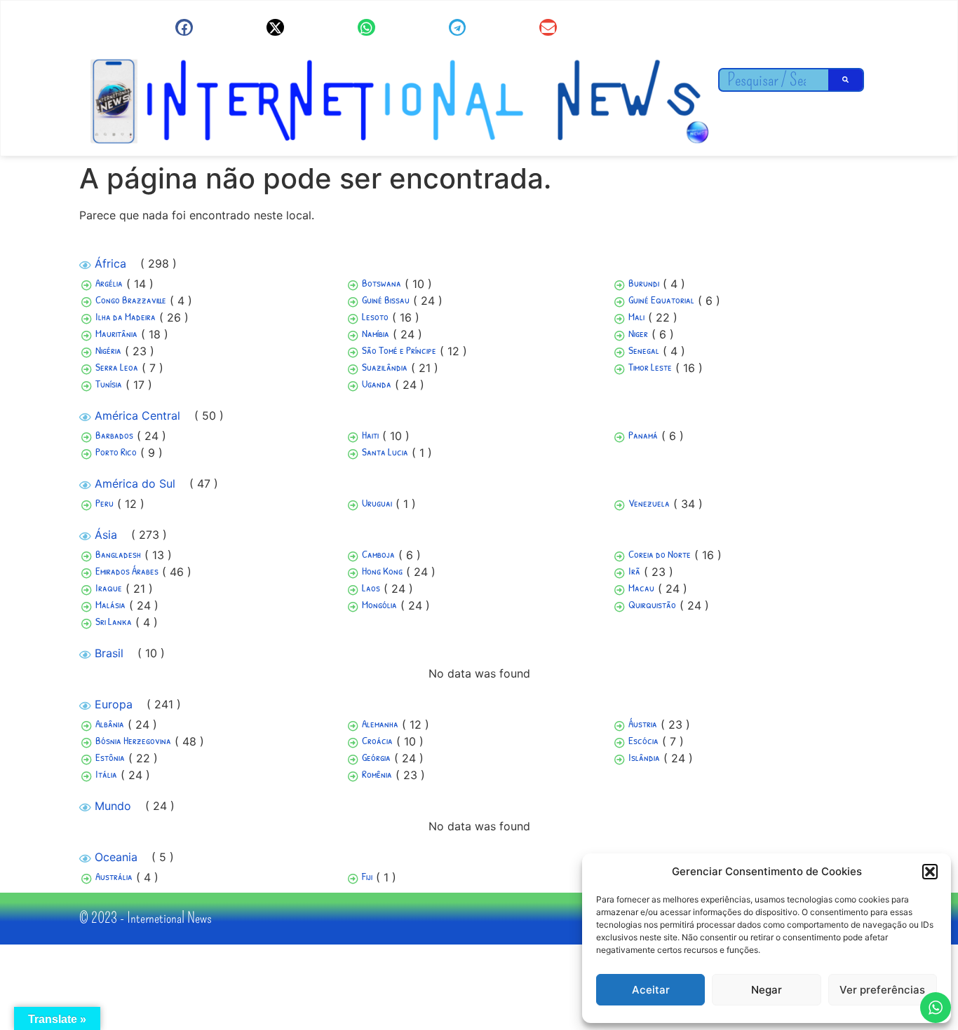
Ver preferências (882, 989)
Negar (766, 989)
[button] (930, 872)
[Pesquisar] (845, 79)
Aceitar (651, 989)
